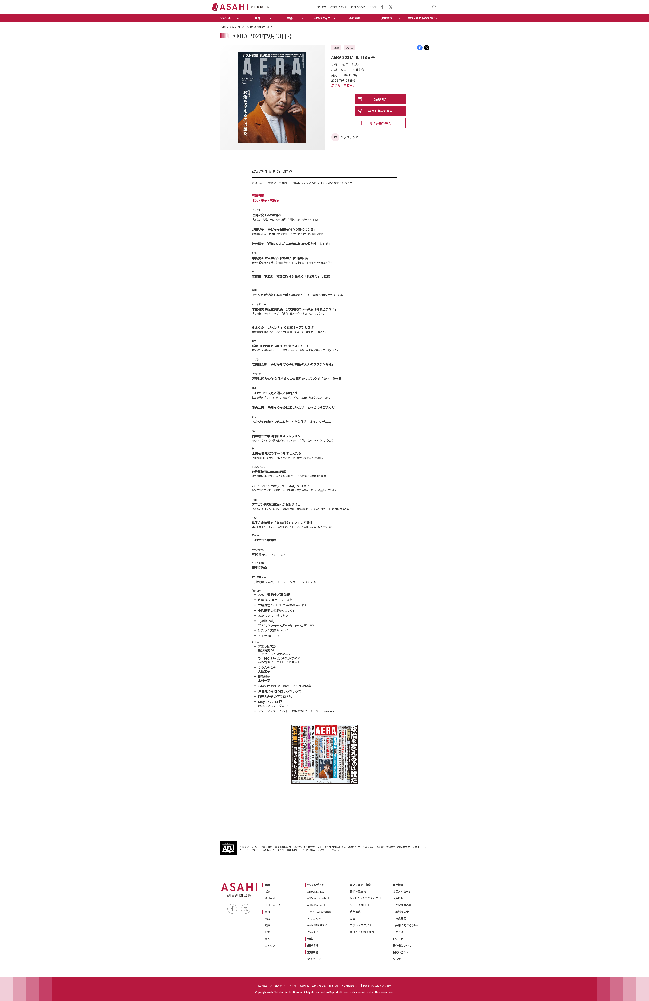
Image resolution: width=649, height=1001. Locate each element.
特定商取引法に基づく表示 (377, 985)
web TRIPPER (315, 925)
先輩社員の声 (403, 905)
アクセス (398, 932)
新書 (267, 932)
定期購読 (380, 99)
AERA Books (314, 905)
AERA (241, 26)
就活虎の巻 (402, 912)
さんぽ (311, 932)
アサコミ (312, 918)
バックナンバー (351, 137)
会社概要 (321, 7)
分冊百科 (270, 898)
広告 (352, 918)
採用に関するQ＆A (406, 925)
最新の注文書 (358, 891)
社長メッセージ (402, 891)
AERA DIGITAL (315, 891)
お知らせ (398, 939)
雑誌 (232, 26)
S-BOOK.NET (358, 905)
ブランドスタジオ (360, 925)
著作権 (292, 985)
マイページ (314, 959)
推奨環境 (304, 985)
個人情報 (262, 985)
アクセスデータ (278, 985)
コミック (270, 945)
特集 (310, 939)
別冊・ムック (273, 905)
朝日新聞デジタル (350, 985)
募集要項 (400, 918)
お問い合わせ (358, 7)
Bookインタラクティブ (364, 898)
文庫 (267, 925)
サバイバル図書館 (318, 912)
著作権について (338, 7)
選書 (267, 939)
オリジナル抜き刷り (362, 932)
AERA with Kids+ (317, 898)
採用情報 (398, 898)
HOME (223, 26)
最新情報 (354, 18)
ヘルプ (372, 7)
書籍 (267, 912)
